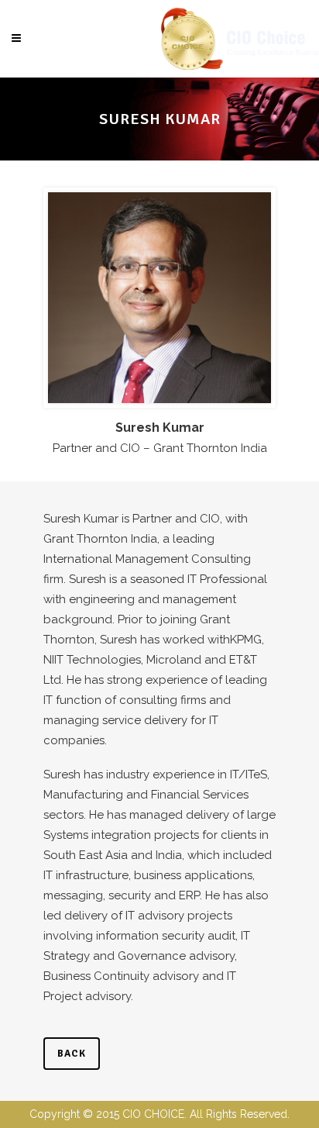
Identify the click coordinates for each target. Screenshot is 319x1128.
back (71, 1053)
